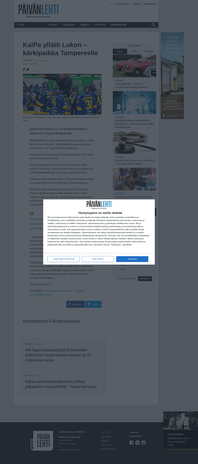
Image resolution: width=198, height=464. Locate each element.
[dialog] (99, 232)
